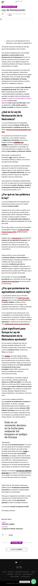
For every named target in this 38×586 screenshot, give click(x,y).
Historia (10, 572)
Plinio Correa (14, 576)
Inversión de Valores (22, 572)
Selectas (18, 574)
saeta (9, 15)
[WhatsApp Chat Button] (33, 581)
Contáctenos (25, 576)
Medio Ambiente (28, 574)
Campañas (10, 574)
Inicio (4, 572)
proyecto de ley (16, 238)
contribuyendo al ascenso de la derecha (16, 324)
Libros (33, 572)
